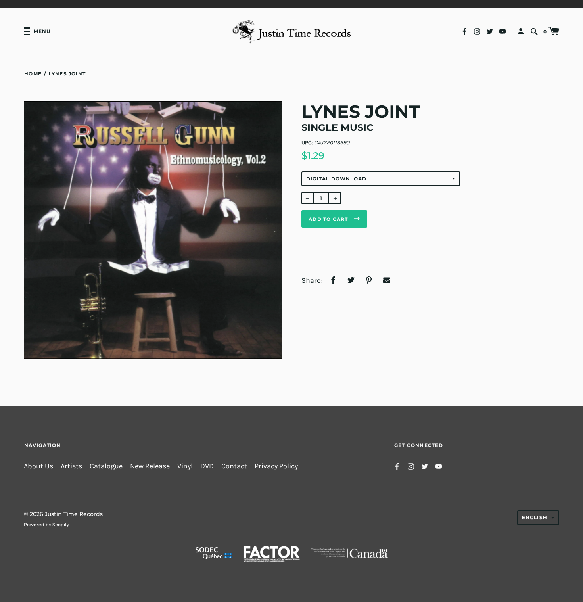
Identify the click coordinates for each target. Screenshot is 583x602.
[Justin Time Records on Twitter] (490, 31)
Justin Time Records (74, 514)
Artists (71, 466)
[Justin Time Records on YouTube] (502, 31)
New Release (150, 466)
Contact (234, 466)
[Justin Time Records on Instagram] (477, 31)
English (534, 517)
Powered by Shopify (46, 524)
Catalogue (106, 466)
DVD (207, 466)
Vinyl (185, 466)
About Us (38, 466)
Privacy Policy (276, 466)
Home (33, 74)
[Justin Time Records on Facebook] (464, 31)
